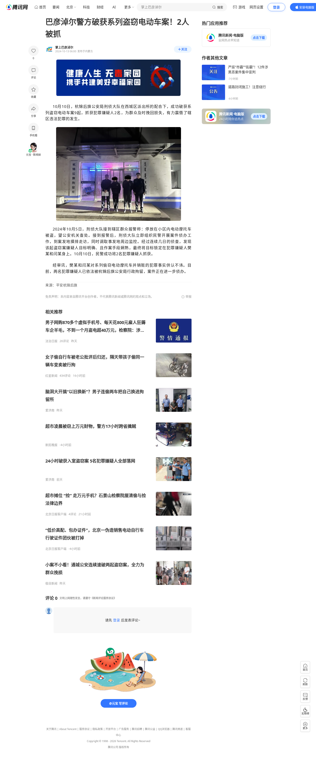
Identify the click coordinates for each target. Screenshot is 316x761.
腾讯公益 (150, 729)
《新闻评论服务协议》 (103, 598)
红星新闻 (51, 375)
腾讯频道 (177, 729)
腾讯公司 (113, 747)
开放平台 (111, 729)
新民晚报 (51, 444)
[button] (259, 37)
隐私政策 (97, 729)
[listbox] (118, 447)
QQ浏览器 (164, 729)
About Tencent (68, 729)
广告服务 (124, 729)
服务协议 (84, 729)
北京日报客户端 (55, 514)
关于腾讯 (51, 729)
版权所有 (124, 747)
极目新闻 (51, 583)
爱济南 (49, 410)
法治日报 (51, 341)
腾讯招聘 (137, 729)
